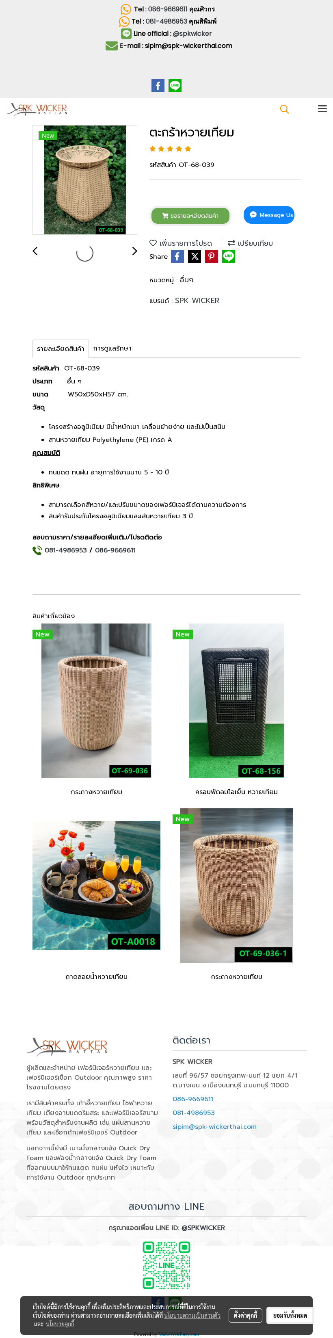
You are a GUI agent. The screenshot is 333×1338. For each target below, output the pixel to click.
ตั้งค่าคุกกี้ (245, 1315)
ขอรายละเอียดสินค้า (193, 216)
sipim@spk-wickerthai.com (215, 1127)
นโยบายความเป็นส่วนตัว (192, 1315)
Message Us (275, 215)
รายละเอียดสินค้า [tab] (60, 349)
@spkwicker (192, 33)
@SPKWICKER (203, 1228)
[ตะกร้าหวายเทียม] (85, 180)
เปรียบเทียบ (254, 243)
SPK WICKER (197, 300)
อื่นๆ (186, 280)
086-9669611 (168, 9)
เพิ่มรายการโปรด (184, 243)
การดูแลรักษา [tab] (112, 348)
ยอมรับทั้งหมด (290, 1315)
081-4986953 (167, 21)
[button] (282, 109)
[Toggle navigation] (322, 109)
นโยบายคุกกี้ (60, 1323)
